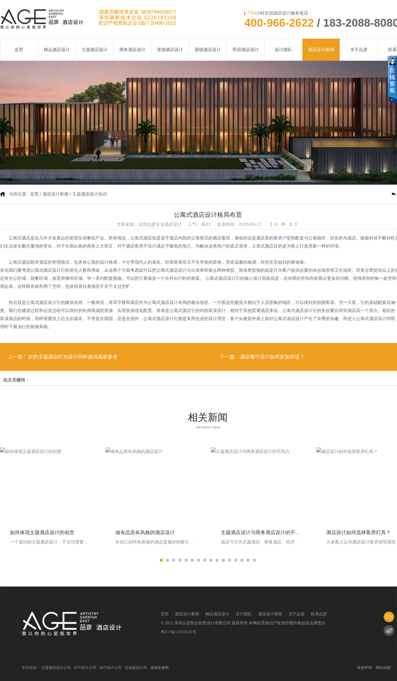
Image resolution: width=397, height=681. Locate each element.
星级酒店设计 (208, 49)
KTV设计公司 (85, 668)
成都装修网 (159, 668)
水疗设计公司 (110, 668)
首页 (19, 49)
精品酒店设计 (57, 49)
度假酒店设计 (170, 49)
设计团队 (283, 49)
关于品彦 (359, 49)
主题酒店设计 (95, 49)
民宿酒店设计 (246, 49)
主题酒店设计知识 (89, 193)
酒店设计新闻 (321, 49)
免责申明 (364, 668)
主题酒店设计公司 (56, 668)
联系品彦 (319, 614)
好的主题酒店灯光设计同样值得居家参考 (73, 356)
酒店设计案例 (187, 614)
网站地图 (383, 668)
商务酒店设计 (132, 49)
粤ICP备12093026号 (178, 632)
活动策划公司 (136, 668)
